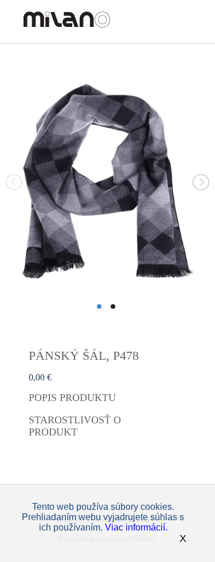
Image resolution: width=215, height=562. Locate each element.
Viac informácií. (136, 527)
